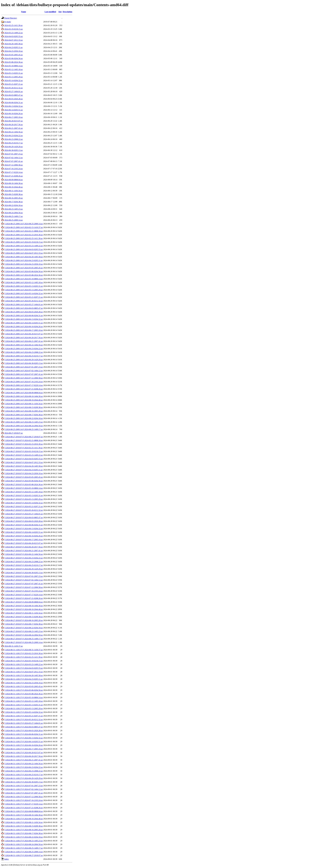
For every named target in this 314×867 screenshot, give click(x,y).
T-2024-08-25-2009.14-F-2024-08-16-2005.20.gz (23, 411)
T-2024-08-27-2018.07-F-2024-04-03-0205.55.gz (23, 459)
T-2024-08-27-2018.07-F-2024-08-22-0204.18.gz (23, 628)
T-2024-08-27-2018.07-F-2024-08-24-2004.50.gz (23, 635)
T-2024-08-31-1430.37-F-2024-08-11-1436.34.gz (23, 822)
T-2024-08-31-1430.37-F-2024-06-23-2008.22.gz (23, 771)
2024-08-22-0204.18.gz (13, 205)
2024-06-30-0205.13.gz (13, 150)
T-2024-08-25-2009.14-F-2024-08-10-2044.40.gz (23, 400)
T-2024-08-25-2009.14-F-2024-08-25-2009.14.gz (23, 224)
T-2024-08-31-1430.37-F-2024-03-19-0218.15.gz (23, 661)
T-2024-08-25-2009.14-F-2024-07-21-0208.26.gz (23, 389)
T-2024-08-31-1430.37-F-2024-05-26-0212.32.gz (23, 720)
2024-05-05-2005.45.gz (13, 55)
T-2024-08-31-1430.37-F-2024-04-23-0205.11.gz (23, 679)
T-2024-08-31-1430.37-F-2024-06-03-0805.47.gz (23, 727)
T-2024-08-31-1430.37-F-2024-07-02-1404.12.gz (23, 789)
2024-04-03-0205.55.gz (13, 36)
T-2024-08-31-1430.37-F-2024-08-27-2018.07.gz (23, 855)
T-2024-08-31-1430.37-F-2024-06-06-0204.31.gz (23, 734)
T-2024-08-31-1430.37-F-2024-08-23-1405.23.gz (23, 841)
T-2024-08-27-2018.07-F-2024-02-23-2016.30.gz (23, 444)
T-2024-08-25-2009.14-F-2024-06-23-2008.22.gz (23, 352)
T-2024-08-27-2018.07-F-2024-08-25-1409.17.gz (23, 639)
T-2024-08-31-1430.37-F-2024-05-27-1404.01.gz (23, 723)
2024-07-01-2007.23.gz (13, 154)
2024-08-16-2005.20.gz (13, 198)
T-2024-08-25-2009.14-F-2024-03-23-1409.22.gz (23, 246)
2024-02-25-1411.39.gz (13, 25)
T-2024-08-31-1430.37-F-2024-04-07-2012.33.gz (23, 672)
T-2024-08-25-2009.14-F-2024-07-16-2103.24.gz (23, 382)
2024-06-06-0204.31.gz (13, 102)
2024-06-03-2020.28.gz (13, 99)
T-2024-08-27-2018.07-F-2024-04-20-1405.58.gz (23, 466)
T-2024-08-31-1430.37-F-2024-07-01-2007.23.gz (23, 786)
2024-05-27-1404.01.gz (13, 91)
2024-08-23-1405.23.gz (13, 209)
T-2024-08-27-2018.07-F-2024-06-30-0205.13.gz (23, 573)
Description (67, 12)
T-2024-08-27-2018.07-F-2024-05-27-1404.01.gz (23, 514)
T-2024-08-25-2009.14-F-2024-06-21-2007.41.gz (23, 341)
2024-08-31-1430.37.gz (13, 646)
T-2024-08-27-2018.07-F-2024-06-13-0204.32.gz (23, 529)
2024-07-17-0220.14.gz (13, 172)
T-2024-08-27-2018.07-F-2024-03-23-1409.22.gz (23, 455)
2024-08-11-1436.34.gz (13, 191)
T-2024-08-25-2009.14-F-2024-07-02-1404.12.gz (23, 371)
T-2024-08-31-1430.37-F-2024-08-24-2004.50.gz (23, 844)
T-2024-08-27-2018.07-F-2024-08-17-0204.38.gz (23, 624)
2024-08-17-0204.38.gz (13, 202)
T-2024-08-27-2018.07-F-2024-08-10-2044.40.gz (23, 609)
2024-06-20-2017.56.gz (13, 125)
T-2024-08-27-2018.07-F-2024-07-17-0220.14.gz (23, 595)
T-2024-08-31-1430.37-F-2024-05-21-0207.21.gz (23, 716)
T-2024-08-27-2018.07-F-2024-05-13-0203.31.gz (23, 495)
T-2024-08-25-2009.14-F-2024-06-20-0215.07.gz (23, 334)
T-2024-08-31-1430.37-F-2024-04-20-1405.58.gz (23, 675)
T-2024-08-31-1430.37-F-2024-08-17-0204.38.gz (23, 833)
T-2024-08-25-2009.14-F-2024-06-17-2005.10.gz (23, 330)
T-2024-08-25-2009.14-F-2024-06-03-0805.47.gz (23, 308)
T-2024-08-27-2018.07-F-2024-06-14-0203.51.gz (23, 532)
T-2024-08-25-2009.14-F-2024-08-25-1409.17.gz (23, 429)
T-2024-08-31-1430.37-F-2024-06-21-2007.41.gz (23, 760)
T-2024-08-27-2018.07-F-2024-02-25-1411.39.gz (23, 448)
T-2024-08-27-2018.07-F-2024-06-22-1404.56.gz (23, 554)
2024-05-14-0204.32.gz (13, 80)
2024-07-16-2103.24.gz (13, 169)
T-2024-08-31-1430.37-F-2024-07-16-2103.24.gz (23, 800)
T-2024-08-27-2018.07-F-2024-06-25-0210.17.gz (23, 565)
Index (6, 859)
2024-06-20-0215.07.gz (13, 121)
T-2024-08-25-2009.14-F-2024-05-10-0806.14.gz (23, 279)
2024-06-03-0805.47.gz (13, 95)
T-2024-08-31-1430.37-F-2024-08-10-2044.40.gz (23, 819)
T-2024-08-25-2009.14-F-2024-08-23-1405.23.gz (23, 422)
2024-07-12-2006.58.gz (13, 165)
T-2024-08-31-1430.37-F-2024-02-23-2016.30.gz (23, 653)
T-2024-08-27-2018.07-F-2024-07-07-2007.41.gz (23, 584)
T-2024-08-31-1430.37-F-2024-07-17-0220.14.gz (23, 804)
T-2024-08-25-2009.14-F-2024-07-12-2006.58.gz (23, 378)
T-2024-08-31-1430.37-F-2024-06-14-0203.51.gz (23, 742)
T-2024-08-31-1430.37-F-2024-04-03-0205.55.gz (23, 668)
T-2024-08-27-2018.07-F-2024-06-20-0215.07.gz (23, 543)
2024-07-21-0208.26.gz (13, 176)
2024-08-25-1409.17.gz (13, 216)
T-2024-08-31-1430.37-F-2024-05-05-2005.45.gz (23, 686)
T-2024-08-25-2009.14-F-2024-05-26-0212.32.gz (23, 301)
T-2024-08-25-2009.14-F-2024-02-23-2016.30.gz (23, 235)
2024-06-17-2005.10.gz (13, 117)
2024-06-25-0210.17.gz (13, 143)
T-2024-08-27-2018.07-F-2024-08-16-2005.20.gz (23, 620)
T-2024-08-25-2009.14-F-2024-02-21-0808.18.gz (23, 231)
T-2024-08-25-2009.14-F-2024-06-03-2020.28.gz (23, 312)
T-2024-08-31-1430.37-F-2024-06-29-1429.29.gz (23, 778)
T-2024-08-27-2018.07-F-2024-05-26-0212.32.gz (23, 510)
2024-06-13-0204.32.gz (13, 106)
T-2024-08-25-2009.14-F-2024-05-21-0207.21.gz (23, 297)
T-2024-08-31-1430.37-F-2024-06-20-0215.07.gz (23, 753)
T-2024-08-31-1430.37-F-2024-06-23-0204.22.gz (23, 767)
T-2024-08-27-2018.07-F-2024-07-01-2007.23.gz (23, 576)
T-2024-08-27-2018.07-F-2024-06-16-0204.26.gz (23, 536)
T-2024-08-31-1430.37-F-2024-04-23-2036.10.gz (23, 683)
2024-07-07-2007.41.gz (13, 161)
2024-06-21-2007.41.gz (13, 128)
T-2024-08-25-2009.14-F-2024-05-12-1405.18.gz (23, 282)
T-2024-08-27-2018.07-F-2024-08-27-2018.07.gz (23, 437)
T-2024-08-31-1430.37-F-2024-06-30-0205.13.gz (23, 782)
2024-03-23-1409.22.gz (13, 33)
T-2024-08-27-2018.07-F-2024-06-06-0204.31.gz (23, 525)
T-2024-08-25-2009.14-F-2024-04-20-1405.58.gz (23, 257)
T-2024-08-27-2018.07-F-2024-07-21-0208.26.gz (23, 598)
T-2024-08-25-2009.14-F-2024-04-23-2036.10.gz (23, 264)
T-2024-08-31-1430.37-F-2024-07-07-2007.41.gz (23, 793)
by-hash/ (7, 22)
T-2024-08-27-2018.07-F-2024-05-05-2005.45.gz (23, 477)
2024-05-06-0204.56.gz (13, 58)
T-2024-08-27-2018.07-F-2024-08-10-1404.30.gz (23, 606)
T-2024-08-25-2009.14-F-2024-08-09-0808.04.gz (23, 393)
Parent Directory (10, 18)
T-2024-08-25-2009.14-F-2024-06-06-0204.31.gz (23, 316)
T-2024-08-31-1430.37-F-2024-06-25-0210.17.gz (23, 775)
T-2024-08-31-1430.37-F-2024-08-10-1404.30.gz (23, 815)
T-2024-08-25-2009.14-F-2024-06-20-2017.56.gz (23, 338)
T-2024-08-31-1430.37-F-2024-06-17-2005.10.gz (23, 749)
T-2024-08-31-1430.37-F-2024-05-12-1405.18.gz (23, 701)
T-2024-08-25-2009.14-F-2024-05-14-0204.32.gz (23, 293)
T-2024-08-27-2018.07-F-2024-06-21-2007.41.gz (23, 551)
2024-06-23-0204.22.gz (13, 136)
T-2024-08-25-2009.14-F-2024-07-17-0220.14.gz (23, 385)
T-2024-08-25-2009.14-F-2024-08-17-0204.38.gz (23, 415)
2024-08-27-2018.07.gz (13, 433)
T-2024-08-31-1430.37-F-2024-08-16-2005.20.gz (23, 830)
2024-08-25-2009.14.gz (13, 220)
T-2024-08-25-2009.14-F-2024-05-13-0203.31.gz (23, 286)
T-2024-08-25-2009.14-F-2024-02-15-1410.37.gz (23, 227)
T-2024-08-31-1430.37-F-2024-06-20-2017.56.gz (23, 756)
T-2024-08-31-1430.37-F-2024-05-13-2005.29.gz (23, 708)
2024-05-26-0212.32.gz (13, 88)
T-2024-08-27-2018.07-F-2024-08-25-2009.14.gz (23, 642)
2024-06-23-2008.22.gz (13, 139)
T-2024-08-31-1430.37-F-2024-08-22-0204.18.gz (23, 837)
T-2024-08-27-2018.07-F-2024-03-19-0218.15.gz (23, 451)
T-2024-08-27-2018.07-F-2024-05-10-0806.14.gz (23, 488)
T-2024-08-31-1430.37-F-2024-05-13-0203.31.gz (23, 705)
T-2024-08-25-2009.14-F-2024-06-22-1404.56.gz (23, 345)
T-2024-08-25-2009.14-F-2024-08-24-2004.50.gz (23, 426)
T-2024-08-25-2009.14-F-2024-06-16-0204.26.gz (23, 327)
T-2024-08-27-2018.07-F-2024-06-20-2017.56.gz (23, 547)
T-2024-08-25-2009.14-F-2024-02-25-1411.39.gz (23, 238)
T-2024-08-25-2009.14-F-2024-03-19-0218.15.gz (23, 242)
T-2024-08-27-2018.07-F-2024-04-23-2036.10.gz (23, 473)
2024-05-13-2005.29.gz (13, 77)
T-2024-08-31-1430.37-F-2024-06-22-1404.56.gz (23, 764)
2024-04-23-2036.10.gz (13, 51)
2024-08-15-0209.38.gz (13, 194)
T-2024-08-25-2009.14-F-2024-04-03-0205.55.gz (23, 249)
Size (60, 12)
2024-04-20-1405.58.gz (13, 44)
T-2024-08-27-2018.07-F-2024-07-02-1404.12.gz (23, 580)
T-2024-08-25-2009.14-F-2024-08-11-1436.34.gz (23, 404)
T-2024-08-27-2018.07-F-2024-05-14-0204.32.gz (23, 503)
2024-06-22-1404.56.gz (13, 132)
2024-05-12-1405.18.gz (13, 69)
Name (23, 12)
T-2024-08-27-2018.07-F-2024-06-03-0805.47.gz (23, 518)
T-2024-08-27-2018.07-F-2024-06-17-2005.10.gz (23, 540)
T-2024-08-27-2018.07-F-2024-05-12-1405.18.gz (23, 492)
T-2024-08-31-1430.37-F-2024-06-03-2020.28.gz (23, 731)
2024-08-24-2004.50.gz (13, 213)
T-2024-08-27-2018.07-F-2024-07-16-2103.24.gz (23, 591)
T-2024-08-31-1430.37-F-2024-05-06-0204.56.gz (23, 690)
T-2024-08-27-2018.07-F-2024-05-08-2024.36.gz (23, 484)
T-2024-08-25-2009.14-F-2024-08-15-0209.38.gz (23, 407)
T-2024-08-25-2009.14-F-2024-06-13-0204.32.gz (23, 319)
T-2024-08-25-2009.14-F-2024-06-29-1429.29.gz (23, 360)
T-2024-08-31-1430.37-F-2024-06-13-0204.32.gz (23, 738)
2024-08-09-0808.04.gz (13, 180)
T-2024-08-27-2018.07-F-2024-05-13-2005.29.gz (23, 499)
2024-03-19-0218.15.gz (13, 29)
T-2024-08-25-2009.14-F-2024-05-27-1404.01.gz (23, 304)
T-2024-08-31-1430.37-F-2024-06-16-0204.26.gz (23, 745)
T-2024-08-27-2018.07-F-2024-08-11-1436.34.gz (23, 613)
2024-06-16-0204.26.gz (13, 114)
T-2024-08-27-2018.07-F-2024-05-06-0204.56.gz (23, 481)
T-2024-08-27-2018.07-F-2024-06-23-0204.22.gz (23, 558)
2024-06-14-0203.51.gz (13, 110)
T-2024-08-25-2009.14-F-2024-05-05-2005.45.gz (23, 268)
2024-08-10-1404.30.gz (13, 183)
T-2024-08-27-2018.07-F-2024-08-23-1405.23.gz (23, 631)
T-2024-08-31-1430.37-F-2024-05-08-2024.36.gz (23, 694)
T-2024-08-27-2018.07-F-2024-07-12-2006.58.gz (23, 587)
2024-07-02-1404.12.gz (13, 158)
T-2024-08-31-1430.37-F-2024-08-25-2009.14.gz (23, 852)
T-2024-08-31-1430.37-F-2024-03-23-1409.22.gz (23, 664)
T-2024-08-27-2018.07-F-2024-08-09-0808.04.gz (23, 602)
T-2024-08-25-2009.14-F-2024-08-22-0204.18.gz (23, 418)
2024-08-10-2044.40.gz (13, 187)
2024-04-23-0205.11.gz (13, 47)
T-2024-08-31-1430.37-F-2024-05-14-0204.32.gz (23, 712)
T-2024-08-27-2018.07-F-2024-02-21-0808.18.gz (23, 440)
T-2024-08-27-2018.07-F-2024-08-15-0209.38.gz (23, 617)
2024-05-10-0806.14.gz (13, 66)
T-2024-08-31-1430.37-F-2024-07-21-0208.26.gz (23, 808)
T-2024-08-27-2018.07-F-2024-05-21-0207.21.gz (23, 506)
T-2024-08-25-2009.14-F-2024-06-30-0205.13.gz (23, 363)
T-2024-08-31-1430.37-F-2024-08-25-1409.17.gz (23, 848)
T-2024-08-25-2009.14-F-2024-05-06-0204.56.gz (23, 271)
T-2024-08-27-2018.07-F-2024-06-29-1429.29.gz (23, 569)
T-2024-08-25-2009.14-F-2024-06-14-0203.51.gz (23, 323)
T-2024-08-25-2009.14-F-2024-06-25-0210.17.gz (23, 356)
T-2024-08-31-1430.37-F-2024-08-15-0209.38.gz (23, 826)
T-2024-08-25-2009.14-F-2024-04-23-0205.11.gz (23, 260)
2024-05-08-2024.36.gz (13, 62)
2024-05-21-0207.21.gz (13, 84)
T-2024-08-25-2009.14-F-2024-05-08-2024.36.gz (23, 275)
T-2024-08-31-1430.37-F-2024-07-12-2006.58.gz (23, 797)
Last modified (50, 12)
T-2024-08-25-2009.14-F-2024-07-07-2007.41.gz (23, 374)
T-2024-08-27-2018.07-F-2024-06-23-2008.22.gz (23, 562)
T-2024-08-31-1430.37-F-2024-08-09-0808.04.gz (23, 811)
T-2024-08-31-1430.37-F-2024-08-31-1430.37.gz (23, 650)
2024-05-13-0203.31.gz (13, 73)
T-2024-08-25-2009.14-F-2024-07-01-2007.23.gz (23, 367)
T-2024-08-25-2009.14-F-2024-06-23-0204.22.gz (23, 349)
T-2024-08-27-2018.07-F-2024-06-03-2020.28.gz (23, 521)
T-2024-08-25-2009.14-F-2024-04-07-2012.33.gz (23, 253)
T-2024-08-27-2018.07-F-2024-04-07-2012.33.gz (23, 462)
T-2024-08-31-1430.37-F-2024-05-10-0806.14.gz (23, 697)
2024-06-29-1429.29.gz (13, 147)
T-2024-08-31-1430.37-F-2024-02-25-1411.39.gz (23, 657)
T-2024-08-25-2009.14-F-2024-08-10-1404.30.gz (23, 396)
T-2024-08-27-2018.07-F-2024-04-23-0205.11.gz (23, 470)
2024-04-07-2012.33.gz (13, 40)
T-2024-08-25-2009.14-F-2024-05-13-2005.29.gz (23, 290)
